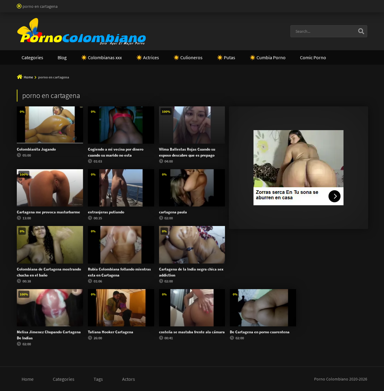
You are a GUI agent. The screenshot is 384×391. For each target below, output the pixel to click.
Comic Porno (313, 57)
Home (28, 77)
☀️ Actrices (147, 57)
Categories (32, 57)
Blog (62, 57)
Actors (128, 379)
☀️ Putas (226, 57)
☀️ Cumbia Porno (268, 57)
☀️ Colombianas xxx (101, 57)
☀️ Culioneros (187, 57)
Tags (98, 379)
